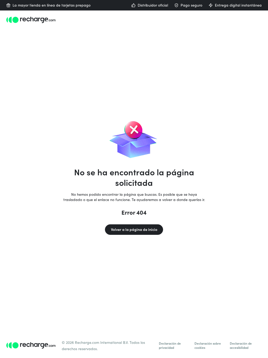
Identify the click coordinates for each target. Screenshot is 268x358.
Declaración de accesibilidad (241, 345)
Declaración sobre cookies (207, 345)
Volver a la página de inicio (134, 229)
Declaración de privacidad (170, 345)
